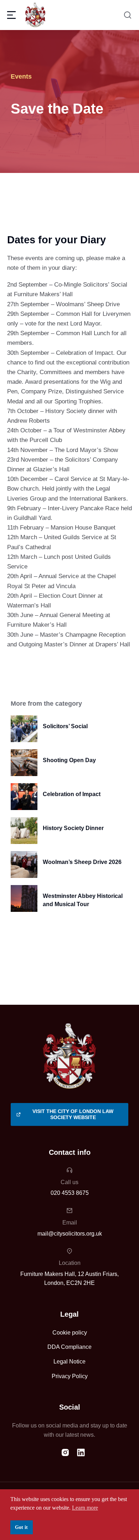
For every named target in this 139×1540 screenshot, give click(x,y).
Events (21, 76)
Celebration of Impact (72, 794)
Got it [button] (21, 1527)
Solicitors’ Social (65, 726)
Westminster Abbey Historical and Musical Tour (83, 900)
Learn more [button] (85, 1508)
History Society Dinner (73, 828)
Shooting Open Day (69, 760)
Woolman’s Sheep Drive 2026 (82, 862)
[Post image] (24, 728)
